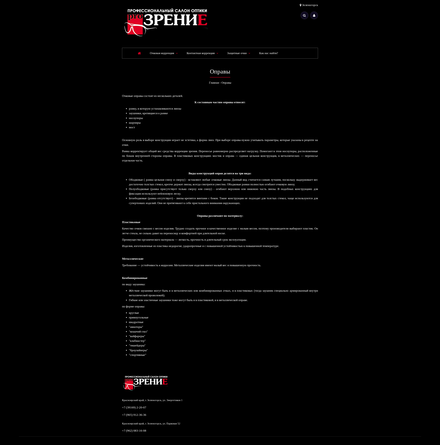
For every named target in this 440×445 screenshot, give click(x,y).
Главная (214, 82)
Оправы (226, 82)
